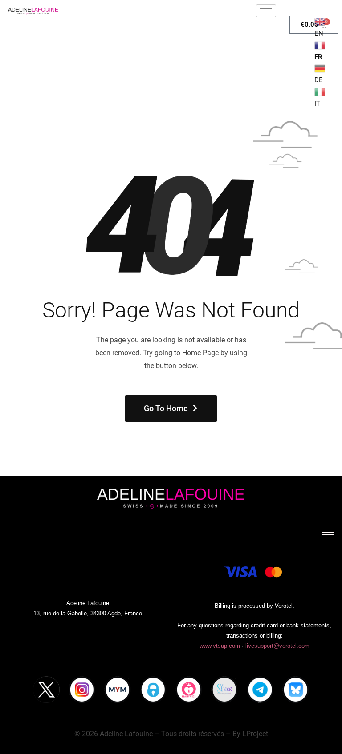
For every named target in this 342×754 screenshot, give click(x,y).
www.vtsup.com (220, 645)
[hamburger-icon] (266, 10)
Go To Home (166, 408)
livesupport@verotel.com (277, 645)
